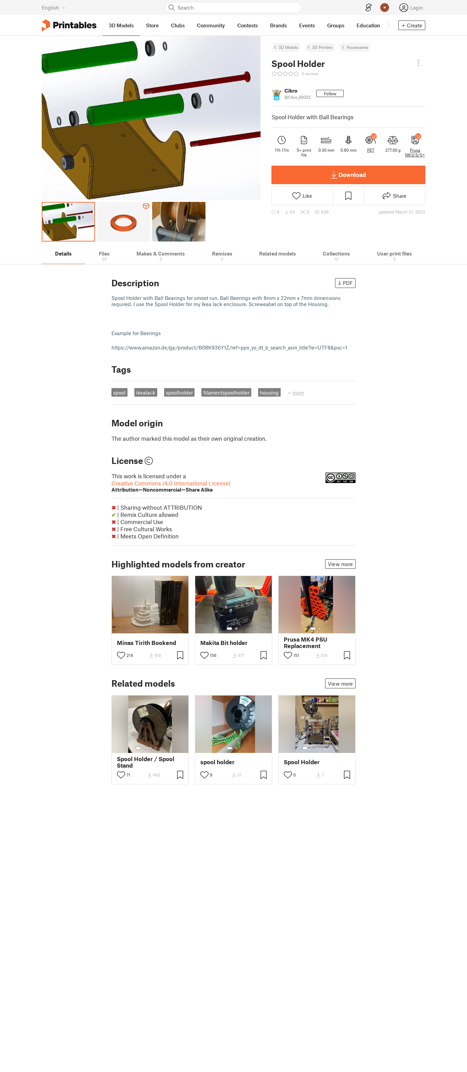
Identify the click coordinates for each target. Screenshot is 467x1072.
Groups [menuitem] (335, 25)
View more (340, 564)
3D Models (288, 47)
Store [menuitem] (152, 25)
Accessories (357, 47)
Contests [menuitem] (247, 25)
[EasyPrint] (368, 8)
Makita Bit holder (224, 643)
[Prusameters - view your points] (384, 7)
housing (269, 392)
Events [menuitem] (307, 25)
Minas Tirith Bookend (146, 643)
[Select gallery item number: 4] (156, 748)
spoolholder (179, 392)
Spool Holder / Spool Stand (145, 762)
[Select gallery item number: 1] (229, 628)
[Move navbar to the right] (388, 25)
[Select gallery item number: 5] (160, 748)
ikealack (145, 392)
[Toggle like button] (121, 655)
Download (352, 174)
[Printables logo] (69, 25)
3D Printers (322, 47)
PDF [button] (348, 283)
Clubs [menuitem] (178, 25)
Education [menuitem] (368, 25)
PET (370, 150)
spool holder (217, 762)
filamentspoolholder (226, 392)
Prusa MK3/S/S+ (415, 152)
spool (119, 392)
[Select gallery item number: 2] (236, 628)
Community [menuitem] (211, 25)
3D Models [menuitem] (121, 25)
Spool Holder (302, 762)
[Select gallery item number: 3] (150, 748)
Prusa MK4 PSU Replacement (305, 642)
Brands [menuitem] (278, 25)
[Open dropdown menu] (418, 63)
